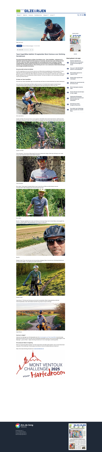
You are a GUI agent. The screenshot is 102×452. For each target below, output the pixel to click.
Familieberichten (38, 15)
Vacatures (31, 15)
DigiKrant (25, 15)
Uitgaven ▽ (46, 15)
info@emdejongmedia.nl (21, 433)
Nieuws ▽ (19, 15)
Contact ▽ (52, 15)
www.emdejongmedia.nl (21, 434)
